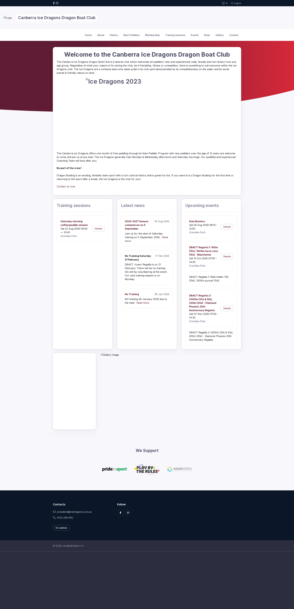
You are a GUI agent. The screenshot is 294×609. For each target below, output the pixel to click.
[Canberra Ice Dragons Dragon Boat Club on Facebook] (54, 3)
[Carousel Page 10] (177, 424)
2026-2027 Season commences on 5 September (136, 225)
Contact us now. (66, 186)
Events (194, 35)
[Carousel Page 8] (171, 424)
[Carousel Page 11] (180, 424)
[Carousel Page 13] (186, 424)
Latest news (133, 205)
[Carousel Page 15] (192, 424)
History (114, 35)
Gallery (219, 35)
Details (98, 228)
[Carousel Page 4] (159, 424)
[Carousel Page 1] (149, 424)
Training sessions (175, 35)
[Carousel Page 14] (189, 424)
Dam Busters (197, 221)
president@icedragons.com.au (74, 511)
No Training (132, 294)
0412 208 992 (65, 517)
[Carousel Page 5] (162, 424)
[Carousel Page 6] (165, 424)
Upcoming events (202, 205)
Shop (207, 35)
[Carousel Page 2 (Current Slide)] (152, 424)
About (100, 35)
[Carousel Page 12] (183, 424)
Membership (152, 35)
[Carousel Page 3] (155, 424)
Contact (233, 35)
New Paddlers (131, 35)
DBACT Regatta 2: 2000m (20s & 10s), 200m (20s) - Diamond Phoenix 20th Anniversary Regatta (202, 303)
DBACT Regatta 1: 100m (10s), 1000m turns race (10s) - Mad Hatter (203, 251)
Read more (142, 302)
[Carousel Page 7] (168, 424)
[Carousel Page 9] (174, 424)
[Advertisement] (145, 580)
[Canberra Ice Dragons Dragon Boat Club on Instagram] (57, 3)
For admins (61, 528)
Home (88, 35)
